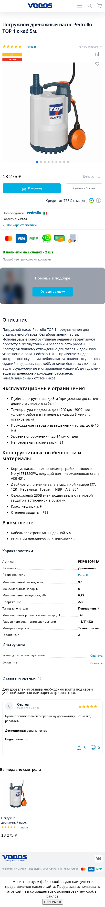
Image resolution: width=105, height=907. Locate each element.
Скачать (96, 656)
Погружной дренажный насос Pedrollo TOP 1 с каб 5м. (14, 820)
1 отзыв (30, 47)
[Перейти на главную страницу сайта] (40, 6)
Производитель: (14, 213)
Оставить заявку (53, 291)
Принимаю (52, 901)
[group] (52, 112)
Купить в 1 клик (84, 188)
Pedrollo (34, 212)
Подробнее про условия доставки (27, 259)
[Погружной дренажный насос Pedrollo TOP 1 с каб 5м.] (16, 795)
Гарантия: (10, 219)
